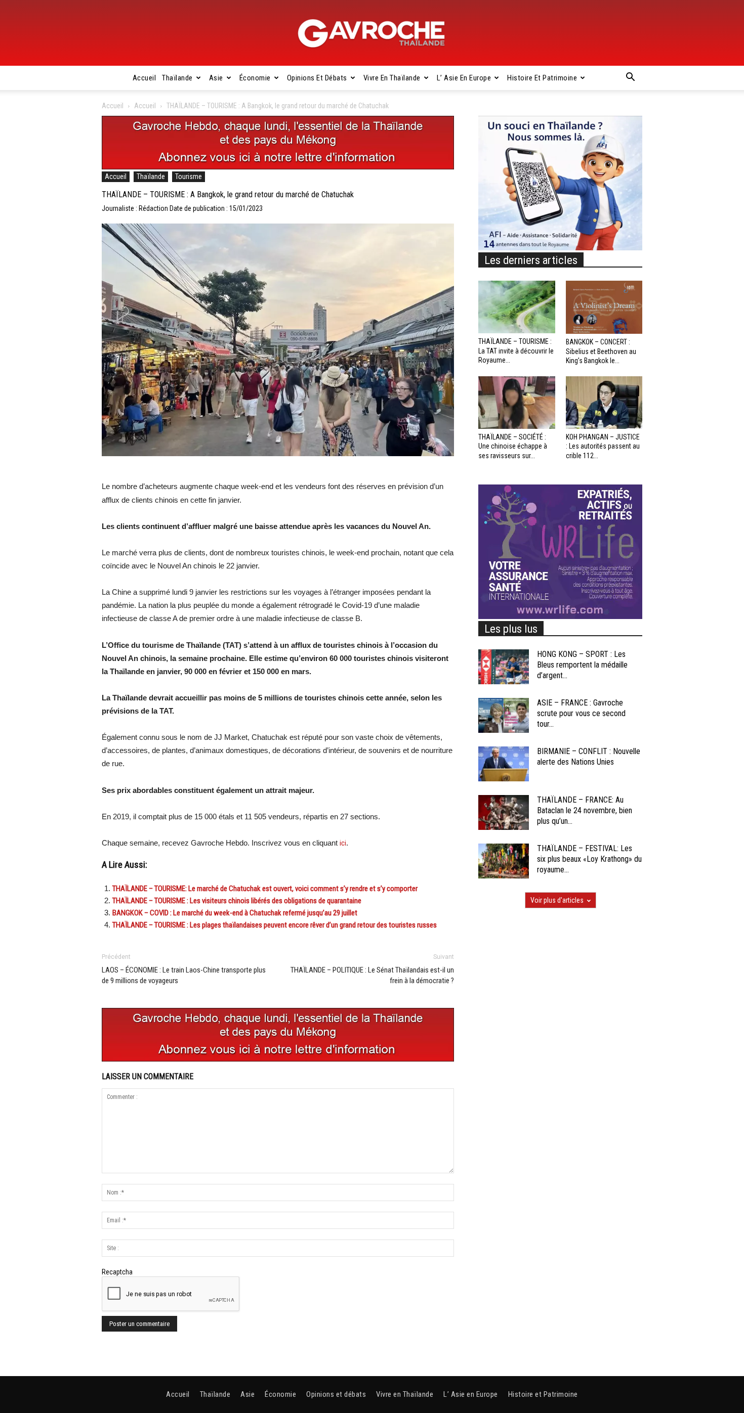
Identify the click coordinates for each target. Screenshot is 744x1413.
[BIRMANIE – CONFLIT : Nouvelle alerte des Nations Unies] (503, 763)
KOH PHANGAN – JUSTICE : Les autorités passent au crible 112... (603, 446)
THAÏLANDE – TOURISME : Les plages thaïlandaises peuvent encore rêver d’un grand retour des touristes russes (274, 925)
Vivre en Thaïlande (392, 77)
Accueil (144, 77)
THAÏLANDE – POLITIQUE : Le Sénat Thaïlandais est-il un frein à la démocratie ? (372, 975)
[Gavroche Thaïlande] (372, 33)
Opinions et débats (317, 77)
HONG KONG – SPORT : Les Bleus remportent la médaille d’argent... (582, 664)
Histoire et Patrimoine (542, 77)
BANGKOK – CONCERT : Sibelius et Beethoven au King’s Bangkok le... (601, 351)
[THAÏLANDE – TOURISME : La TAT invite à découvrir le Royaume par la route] (516, 307)
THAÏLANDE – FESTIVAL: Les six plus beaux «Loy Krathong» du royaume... (589, 859)
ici (343, 843)
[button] (630, 78)
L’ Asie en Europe (464, 77)
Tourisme (188, 176)
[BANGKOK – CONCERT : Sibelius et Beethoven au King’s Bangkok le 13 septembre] (604, 307)
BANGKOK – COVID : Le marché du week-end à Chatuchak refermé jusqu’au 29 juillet (234, 912)
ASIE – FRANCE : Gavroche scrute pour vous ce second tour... (581, 713)
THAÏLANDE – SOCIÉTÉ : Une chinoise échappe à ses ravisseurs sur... (512, 446)
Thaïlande (177, 77)
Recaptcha (117, 1272)
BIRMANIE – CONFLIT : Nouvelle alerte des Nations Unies (588, 756)
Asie (216, 77)
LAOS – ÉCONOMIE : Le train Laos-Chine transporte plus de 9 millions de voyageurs (184, 975)
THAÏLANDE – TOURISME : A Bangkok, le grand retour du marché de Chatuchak (228, 194)
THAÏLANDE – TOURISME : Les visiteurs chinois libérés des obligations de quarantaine (236, 900)
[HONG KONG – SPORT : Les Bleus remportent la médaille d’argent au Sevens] (503, 666)
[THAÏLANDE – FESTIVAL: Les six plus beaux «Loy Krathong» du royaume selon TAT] (503, 861)
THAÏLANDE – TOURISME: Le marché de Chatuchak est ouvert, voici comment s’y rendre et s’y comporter (265, 888)
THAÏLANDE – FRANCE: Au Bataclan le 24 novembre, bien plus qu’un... (584, 810)
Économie (255, 77)
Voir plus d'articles (557, 900)
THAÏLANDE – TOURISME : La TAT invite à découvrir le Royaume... (516, 350)
